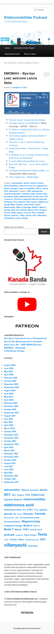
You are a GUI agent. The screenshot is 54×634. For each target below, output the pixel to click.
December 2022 (11, 453)
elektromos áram (13, 509)
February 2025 (10, 403)
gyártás (43, 509)
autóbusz (26, 193)
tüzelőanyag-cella (32, 539)
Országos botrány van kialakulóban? (25, 123)
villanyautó (13, 191)
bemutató (34, 490)
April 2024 (8, 425)
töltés (22, 215)
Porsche (27, 212)
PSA (34, 212)
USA (6, 191)
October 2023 (10, 441)
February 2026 (10, 377)
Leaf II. (37, 204)
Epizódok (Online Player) (24, 48)
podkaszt (19, 535)
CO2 (27, 494)
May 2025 (8, 396)
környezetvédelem (12, 521)
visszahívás (9, 218)
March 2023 (9, 450)
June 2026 (8, 368)
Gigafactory (42, 185)
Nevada (7, 210)
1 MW (28, 191)
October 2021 (10, 478)
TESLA (39, 188)
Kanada (40, 514)
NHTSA (24, 210)
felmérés (22, 201)
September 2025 (11, 387)
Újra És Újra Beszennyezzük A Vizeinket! (23, 341)
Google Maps (9, 204)
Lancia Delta (28, 204)
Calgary (20, 495)
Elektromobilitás (11, 185)
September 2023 (11, 444)
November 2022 (11, 456)
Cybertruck (37, 494)
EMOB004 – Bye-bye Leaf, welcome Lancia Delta (20, 78)
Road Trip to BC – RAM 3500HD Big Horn (23, 344)
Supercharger (30, 535)
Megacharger (9, 207)
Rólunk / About (30, 54)
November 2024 (11, 406)
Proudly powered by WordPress (27, 628)
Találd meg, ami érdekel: (14, 227)
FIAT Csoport (32, 201)
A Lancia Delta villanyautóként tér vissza (27, 161)
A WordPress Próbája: (14, 350)
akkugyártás (37, 191)
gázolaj (8, 513)
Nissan (7, 188)
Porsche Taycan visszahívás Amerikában (27, 119)
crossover (8, 199)
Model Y (43, 207)
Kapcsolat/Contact (12, 54)
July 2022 (8, 466)
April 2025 (8, 399)
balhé (33, 193)
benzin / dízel (41, 193)
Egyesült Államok (30, 199)
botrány (36, 196)
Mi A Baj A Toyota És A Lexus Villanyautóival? (25, 338)
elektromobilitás (34, 499)
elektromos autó (26, 185)
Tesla (42, 534)
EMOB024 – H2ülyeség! (15, 347)
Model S (36, 526)
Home (7, 48)
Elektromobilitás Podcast (25, 17)
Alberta (25, 489)
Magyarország (31, 521)
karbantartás (9, 517)
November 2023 (11, 437)
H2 (14, 513)
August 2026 (9, 365)
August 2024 (9, 415)
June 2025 (8, 393)
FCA (15, 201)
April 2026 (8, 374)
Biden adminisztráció (23, 196)
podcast (9, 535)
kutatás (19, 204)
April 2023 (8, 447)
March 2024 (9, 428)
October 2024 (10, 409)
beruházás (8, 196)
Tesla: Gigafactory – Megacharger (23, 176)
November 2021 (11, 475)
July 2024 (8, 418)
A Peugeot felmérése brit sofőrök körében (27, 170)
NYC (36, 210)
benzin (44, 489)
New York (16, 210)
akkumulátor (17, 183)
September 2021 (11, 482)
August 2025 (9, 390)
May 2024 (8, 422)
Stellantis (31, 188)
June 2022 (8, 469)
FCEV (30, 509)
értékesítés (33, 545)
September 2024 (11, 412)
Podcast (22, 188)
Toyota (45, 188)
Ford (36, 509)
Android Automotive (12, 193)
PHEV (13, 212)
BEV (7, 494)
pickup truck (36, 529)
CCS (46, 196)
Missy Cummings (23, 207)
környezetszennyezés (29, 517)
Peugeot (14, 188)
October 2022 (10, 460)
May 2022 (8, 472)
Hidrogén (28, 513)
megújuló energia (13, 525)
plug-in (20, 212)
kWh (17, 517)
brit (41, 196)
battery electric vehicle (34, 183)
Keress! (44, 231)
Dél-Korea (18, 199)
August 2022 (9, 463)
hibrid (19, 514)
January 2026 (10, 380)
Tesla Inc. (15, 215)
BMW (14, 495)
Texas (6, 539)
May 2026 (8, 371)
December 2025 (11, 384)
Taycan (7, 215)
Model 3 (35, 207)
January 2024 (10, 431)
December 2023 (11, 434)
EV (35, 185)
